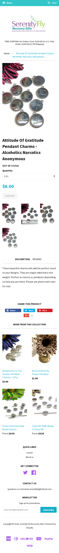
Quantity (7, 170)
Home (7, 53)
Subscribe (48, 509)
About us (29, 457)
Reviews (37, 259)
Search (29, 452)
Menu (9, 2)
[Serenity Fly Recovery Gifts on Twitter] (25, 472)
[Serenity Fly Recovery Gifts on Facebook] (33, 472)
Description (22, 259)
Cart (54, 2)
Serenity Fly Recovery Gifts (32, 524)
